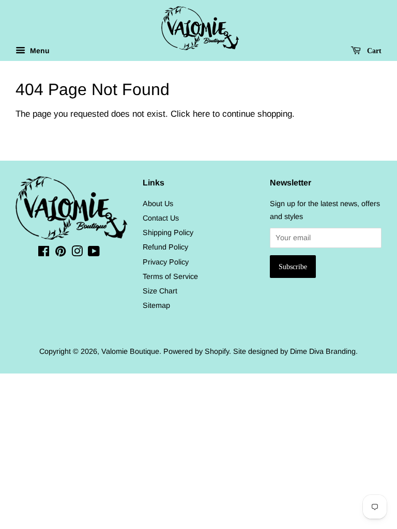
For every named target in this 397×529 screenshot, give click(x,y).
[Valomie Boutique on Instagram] (77, 253)
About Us (158, 203)
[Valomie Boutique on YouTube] (94, 253)
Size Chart (160, 291)
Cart (373, 51)
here (201, 114)
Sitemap (156, 305)
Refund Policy (165, 247)
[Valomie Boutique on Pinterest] (60, 253)
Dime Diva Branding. (324, 351)
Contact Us (161, 218)
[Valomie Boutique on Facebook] (44, 253)
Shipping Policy (168, 232)
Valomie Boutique (130, 351)
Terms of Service (170, 276)
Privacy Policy (166, 262)
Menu (39, 50)
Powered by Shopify (196, 351)
